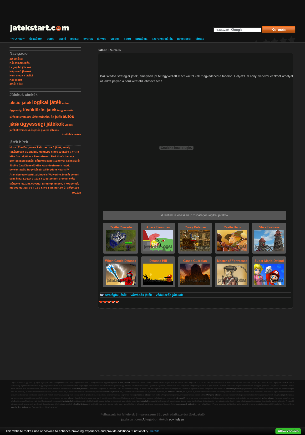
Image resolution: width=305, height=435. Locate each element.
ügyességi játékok (42, 124)
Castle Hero (232, 227)
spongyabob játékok (185, 404)
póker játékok (268, 398)
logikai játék (46, 102)
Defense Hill (158, 261)
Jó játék (113, 302)
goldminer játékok (143, 395)
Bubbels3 (181, 398)
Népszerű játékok (20, 71)
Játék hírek (16, 83)
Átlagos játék (109, 302)
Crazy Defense (195, 227)
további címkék (71, 134)
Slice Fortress (269, 227)
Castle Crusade (121, 227)
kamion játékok (111, 392)
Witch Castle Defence (120, 261)
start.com (135, 419)
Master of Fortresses (232, 261)
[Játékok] (40, 32)
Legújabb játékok (20, 67)
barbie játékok (80, 404)
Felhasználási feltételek (118, 414)
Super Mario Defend (269, 261)
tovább (76, 192)
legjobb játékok (156, 419)
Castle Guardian (195, 261)
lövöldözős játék (39, 109)
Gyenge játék (101, 302)
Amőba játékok (283, 395)
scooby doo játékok (19, 407)
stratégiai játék (28, 116)
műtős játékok (80, 389)
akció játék (20, 102)
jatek (124, 419)
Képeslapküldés (20, 62)
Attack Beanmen (158, 227)
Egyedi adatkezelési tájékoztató (181, 414)
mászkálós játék (50, 117)
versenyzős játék (29, 130)
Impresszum (146, 414)
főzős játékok (142, 401)
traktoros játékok (233, 389)
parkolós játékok (175, 392)
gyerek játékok (50, 130)
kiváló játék (117, 302)
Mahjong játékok (213, 395)
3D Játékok (16, 58)
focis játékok (67, 401)
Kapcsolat (16, 79)
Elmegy (105, 302)
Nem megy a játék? (21, 75)
